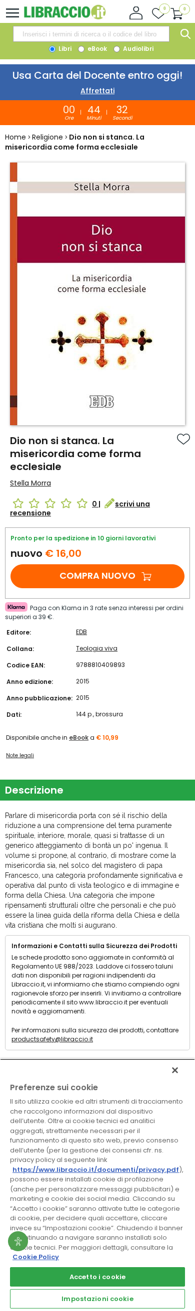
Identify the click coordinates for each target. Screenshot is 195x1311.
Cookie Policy (35, 1257)
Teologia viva (97, 648)
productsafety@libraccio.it (52, 1039)
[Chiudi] (175, 1070)
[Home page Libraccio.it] (65, 17)
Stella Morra (30, 483)
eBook (96, 48)
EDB (81, 632)
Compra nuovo (98, 575)
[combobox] (91, 34)
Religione (47, 137)
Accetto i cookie (98, 1277)
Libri (64, 48)
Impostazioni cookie (97, 1299)
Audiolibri (138, 48)
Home (15, 137)
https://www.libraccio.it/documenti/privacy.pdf (95, 1169)
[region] (97, 1185)
